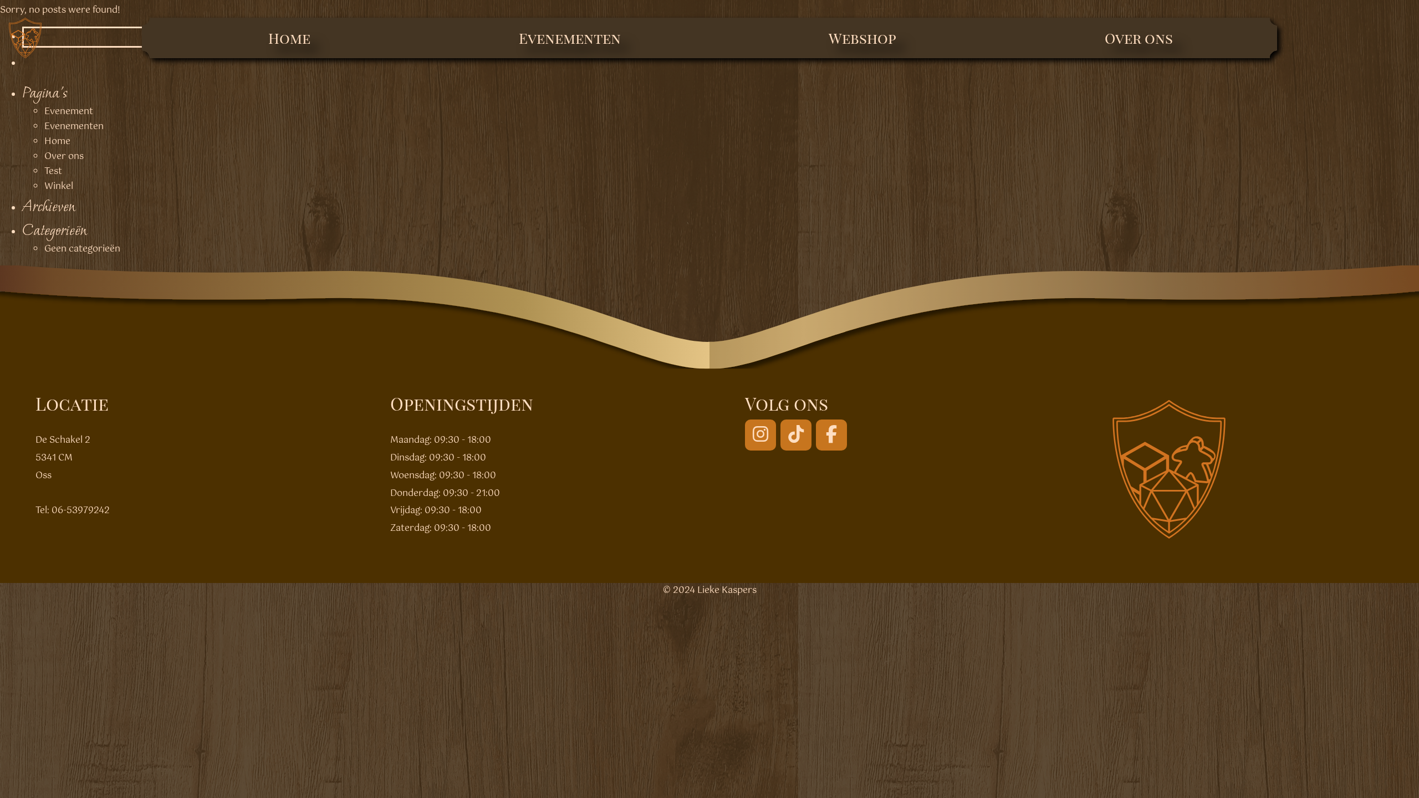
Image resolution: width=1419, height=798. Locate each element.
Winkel (58, 186)
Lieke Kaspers (727, 590)
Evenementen (570, 38)
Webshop (862, 38)
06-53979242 (81, 510)
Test (53, 171)
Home (289, 38)
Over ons (1139, 38)
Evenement (68, 111)
